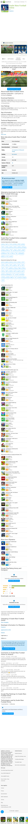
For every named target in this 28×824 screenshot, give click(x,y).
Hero (11, 265)
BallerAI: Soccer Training (10, 364)
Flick (15, 271)
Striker (7, 250)
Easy (9, 253)
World (11, 256)
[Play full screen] (24, 53)
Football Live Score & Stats (11, 412)
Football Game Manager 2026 (11, 528)
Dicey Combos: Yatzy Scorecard (5, 780)
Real (7, 265)
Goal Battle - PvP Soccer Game (12, 433)
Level (11, 244)
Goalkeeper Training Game (11, 216)
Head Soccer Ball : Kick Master (12, 492)
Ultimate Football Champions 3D (12, 338)
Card (3, 247)
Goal (3, 265)
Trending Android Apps (19, 759)
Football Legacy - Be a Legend (11, 292)
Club (23, 265)
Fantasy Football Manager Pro (11, 297)
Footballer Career (9, 518)
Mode (23, 250)
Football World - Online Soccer (12, 438)
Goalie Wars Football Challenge (12, 551)
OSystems (11, 539)
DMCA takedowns (4, 796)
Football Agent (8, 322)
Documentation (4, 793)
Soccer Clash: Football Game (11, 221)
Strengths (24, 247)
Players (3, 256)
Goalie (15, 250)
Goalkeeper (4, 253)
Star (3, 268)
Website (3, 632)
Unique (23, 244)
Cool (3, 280)
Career (23, 268)
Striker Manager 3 (9, 211)
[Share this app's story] (20, 53)
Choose (19, 277)
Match (7, 262)
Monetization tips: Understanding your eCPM (6, 806)
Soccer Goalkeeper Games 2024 (12, 507)
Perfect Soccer (9, 312)
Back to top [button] (24, 812)
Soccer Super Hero (9, 443)
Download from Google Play (14, 88)
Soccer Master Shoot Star (11, 428)
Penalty (7, 277)
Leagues (24, 277)
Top (7, 268)
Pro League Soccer (9, 387)
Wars (7, 244)
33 (12, 163)
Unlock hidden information (14, 580)
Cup (11, 250)
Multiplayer (21, 253)
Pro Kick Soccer (9, 397)
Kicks (17, 274)
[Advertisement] (14, 26)
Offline (11, 277)
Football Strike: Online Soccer (11, 231)
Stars (23, 271)
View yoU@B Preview (5, 776)
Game (19, 250)
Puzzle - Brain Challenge (10, 557)
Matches (11, 268)
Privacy (2, 790)
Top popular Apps (18, 762)
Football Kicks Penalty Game (11, 482)
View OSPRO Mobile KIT (5, 773)
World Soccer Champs (10, 418)
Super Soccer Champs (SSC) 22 (12, 348)
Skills (13, 253)
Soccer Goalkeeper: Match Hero (12, 226)
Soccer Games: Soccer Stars (11, 407)
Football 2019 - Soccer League (11, 533)
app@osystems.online (6, 629)
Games (11, 262)
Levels (7, 247)
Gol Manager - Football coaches (12, 333)
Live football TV (9, 456)
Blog (2, 802)
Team (3, 271)
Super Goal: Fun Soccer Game (11, 392)
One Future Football (9, 353)
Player (15, 265)
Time (7, 256)
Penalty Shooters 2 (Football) (11, 201)
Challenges (8, 274)
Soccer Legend (8, 423)
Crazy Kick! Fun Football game (12, 382)
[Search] (26, 2)
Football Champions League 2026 (12, 513)
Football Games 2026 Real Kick (12, 448)
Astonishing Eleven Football (11, 328)
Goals (11, 271)
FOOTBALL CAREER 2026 (10, 307)
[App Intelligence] (2, 811)
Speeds (19, 247)
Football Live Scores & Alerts (11, 358)
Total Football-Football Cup (11, 402)
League (15, 268)
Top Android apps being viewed (7, 770)
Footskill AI (8, 343)
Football (3, 250)
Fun (13, 274)
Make (20, 268)
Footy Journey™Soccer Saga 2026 (12, 206)
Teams (15, 247)
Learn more (19, 184)
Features (3, 274)
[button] (14, 635)
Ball (7, 271)
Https (19, 244)
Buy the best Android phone (20, 765)
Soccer (3, 262)
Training (3, 277)
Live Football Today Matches (11, 477)
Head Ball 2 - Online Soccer (11, 371)
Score (15, 262)
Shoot (19, 271)
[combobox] (19, 2)
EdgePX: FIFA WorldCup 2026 (11, 302)
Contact (2, 788)
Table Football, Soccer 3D (11, 523)
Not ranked (14, 154)
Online (3, 244)
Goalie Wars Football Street (11, 546)
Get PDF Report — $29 (7, 187)
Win (18, 265)
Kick (23, 262)
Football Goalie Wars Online (11, 562)
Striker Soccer (8, 497)
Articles (2, 799)
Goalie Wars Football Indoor (11, 541)
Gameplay (22, 274)
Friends (14, 244)
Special (10, 247)
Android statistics (18, 753)
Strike (19, 262)
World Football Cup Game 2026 (12, 461)
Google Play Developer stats (20, 756)
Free (15, 277)
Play (16, 253)
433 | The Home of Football (11, 317)
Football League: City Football (11, 196)
